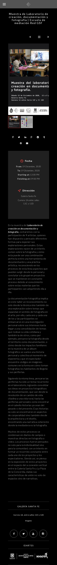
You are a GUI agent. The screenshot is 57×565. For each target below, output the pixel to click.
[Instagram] (43, 533)
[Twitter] (23, 533)
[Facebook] (14, 533)
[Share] (13, 137)
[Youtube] (33, 533)
